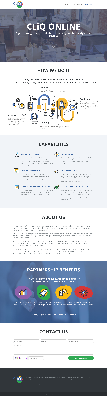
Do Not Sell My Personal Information (44, 385)
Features (72, 4)
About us (79, 4)
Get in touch (88, 4)
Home (66, 4)
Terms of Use (69, 385)
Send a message (81, 358)
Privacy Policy (60, 385)
